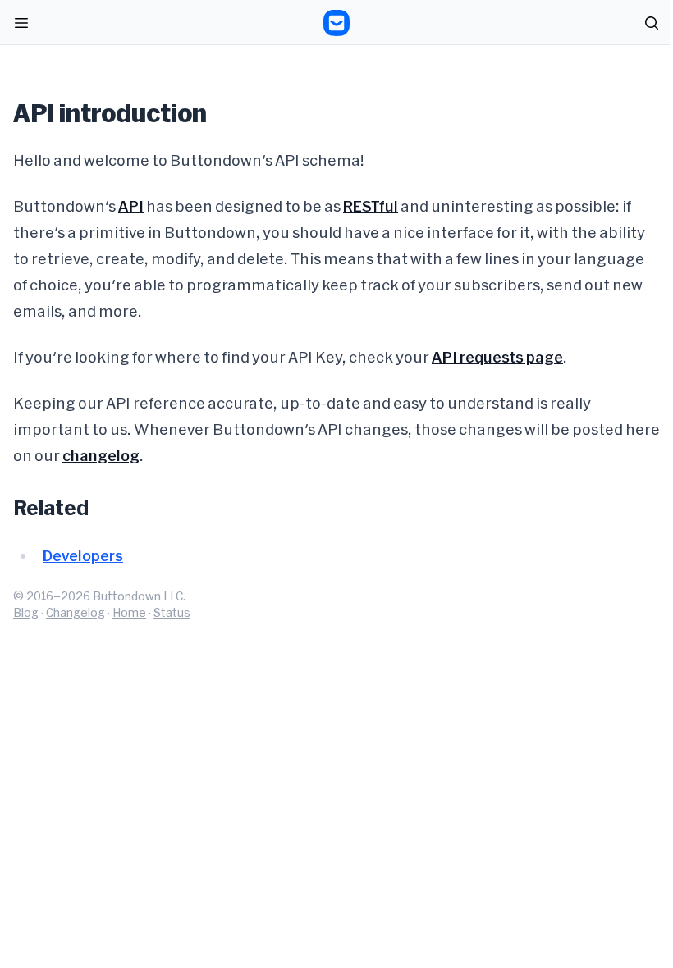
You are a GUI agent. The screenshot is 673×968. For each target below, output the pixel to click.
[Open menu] (21, 23)
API (131, 206)
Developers (83, 555)
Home (129, 612)
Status (171, 612)
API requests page (497, 357)
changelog (101, 455)
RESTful (370, 206)
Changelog (75, 612)
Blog (26, 612)
